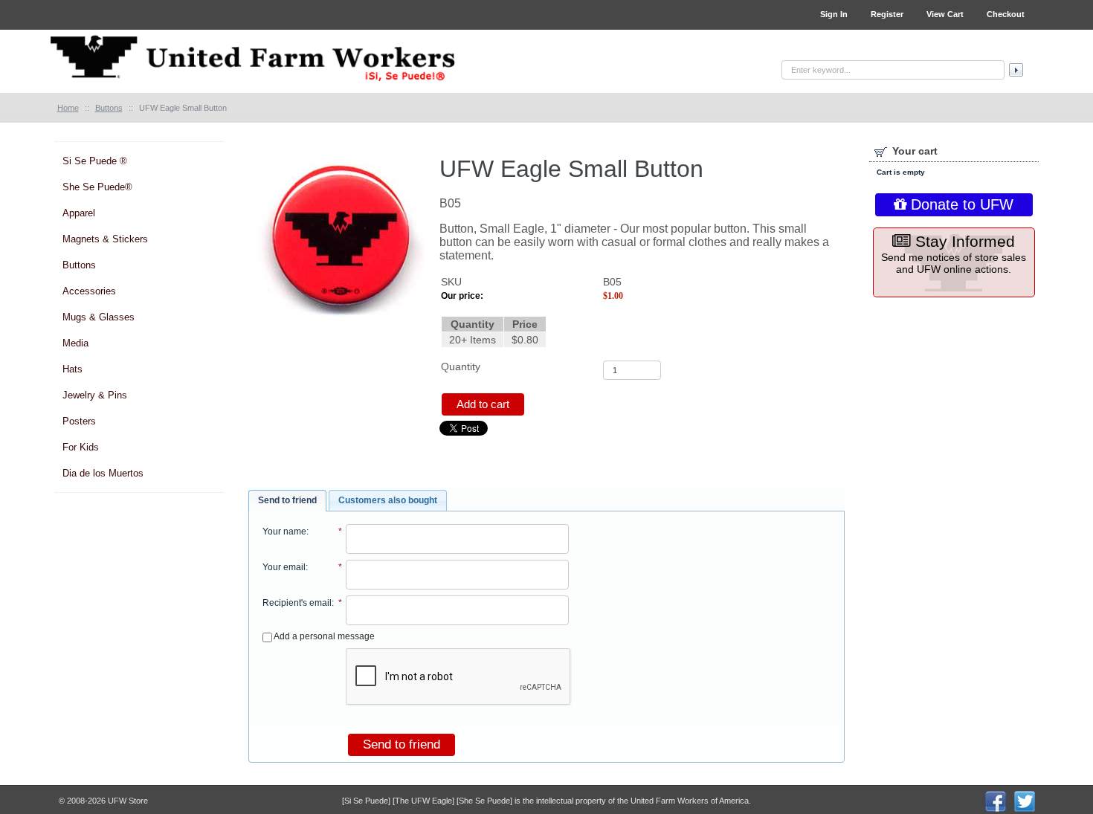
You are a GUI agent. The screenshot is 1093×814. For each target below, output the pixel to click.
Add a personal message (323, 636)
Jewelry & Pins (94, 395)
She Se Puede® (97, 187)
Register (887, 14)
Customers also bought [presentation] (387, 500)
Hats (72, 369)
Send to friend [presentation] (287, 500)
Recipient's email (297, 603)
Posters (79, 421)
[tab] (287, 501)
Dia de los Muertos (103, 473)
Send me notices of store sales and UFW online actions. (953, 254)
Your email (284, 567)
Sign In (834, 14)
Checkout (1006, 14)
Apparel (78, 213)
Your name (284, 531)
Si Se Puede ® (94, 161)
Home (68, 107)
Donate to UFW (959, 204)
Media (75, 343)
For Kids (80, 447)
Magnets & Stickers (105, 239)
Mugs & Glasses (98, 317)
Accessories (89, 291)
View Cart (945, 14)
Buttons (79, 265)
